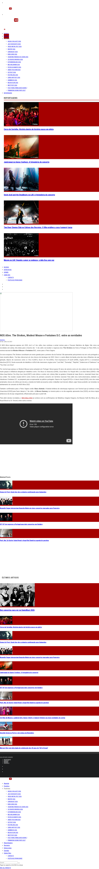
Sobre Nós (7, 275)
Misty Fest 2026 (12, 85)
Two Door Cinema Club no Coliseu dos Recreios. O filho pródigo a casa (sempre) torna (38, 227)
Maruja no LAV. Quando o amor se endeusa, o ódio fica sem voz (29, 260)
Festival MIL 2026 (13, 75)
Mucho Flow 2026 (13, 82)
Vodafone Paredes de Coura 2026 (18, 57)
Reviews (6, 267)
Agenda (6, 33)
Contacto (11, 277)
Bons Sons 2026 (12, 54)
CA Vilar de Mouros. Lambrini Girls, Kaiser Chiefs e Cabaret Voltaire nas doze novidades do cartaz (32, 718)
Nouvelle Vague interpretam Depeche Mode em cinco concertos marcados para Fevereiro (30, 508)
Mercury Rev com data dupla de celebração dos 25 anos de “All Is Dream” (24, 748)
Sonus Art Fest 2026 (14, 77)
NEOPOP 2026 (11, 49)
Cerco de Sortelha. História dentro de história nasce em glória (29, 129)
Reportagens (8, 93)
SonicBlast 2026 (13, 52)
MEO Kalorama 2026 (14, 64)
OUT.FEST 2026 (12, 72)
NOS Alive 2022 (27, 398)
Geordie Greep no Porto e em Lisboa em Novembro (17, 733)
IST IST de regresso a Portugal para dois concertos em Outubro (21, 524)
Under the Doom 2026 (14, 70)
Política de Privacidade (15, 280)
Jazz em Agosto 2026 (14, 44)
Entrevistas (8, 270)
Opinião (6, 272)
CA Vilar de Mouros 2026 (15, 59)
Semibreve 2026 (12, 80)
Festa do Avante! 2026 (14, 67)
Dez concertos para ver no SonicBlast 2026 (17, 610)
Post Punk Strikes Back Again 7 (17, 88)
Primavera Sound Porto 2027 (17, 90)
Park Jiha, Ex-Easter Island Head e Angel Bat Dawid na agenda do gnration (24, 540)
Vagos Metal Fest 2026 (15, 46)
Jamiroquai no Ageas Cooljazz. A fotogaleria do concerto (26, 162)
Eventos (6, 36)
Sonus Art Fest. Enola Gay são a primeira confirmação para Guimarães (23, 492)
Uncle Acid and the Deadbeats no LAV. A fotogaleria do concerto (29, 195)
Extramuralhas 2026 (14, 62)
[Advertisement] (49, 460)
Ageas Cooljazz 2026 (14, 41)
